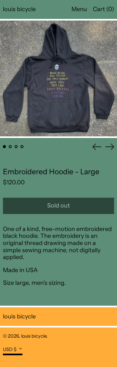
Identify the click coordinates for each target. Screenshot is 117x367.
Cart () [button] (103, 9)
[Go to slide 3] (16, 146)
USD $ (10, 349)
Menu (79, 9)
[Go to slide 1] (4, 146)
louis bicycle (19, 9)
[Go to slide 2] (10, 146)
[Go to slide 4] (21, 146)
